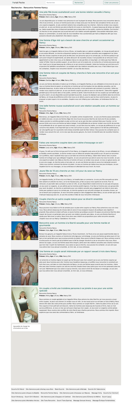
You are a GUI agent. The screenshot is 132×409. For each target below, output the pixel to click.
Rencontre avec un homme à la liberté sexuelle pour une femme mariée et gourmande (74, 224)
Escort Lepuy (106, 397)
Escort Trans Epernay (64, 400)
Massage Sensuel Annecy (82, 400)
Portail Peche (18, 2)
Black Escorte (59, 389)
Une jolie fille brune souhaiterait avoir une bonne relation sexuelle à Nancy (74, 12)
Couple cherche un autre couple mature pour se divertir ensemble (71, 199)
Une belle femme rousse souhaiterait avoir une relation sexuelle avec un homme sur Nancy (79, 107)
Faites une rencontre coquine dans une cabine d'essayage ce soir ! (71, 142)
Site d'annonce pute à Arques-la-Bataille (25, 393)
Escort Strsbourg (17, 397)
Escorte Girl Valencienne (96, 389)
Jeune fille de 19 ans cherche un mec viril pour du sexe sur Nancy (70, 171)
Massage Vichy (97, 393)
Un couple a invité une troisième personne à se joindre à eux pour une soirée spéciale (76, 289)
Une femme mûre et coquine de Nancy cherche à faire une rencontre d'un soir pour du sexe (79, 74)
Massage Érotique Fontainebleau (104, 400)
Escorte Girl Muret (17, 389)
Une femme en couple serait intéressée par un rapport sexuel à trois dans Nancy (78, 251)
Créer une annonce (111, 3)
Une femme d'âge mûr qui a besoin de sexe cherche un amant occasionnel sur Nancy (76, 41)
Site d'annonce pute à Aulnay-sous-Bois (39, 389)
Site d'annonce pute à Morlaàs (76, 389)
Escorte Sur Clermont (110, 393)
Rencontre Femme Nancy (49, 393)
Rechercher (79, 3)
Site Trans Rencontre (48, 400)
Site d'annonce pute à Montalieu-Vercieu (25, 400)
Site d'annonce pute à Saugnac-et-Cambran (56, 397)
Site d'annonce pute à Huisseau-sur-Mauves (75, 393)
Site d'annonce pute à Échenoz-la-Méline (86, 397)
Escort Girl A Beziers (32, 397)
